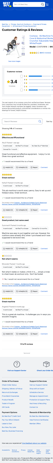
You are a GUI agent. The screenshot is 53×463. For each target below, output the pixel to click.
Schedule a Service (37, 392)
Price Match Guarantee (10, 396)
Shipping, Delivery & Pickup (12, 389)
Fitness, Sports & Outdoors (21, 24)
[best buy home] (7, 4)
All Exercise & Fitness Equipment (24, 26)
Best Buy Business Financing (12, 431)
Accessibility (6, 450)
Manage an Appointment (39, 396)
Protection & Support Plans (40, 400)
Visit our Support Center (39, 385)
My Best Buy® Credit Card (11, 416)
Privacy (23, 450)
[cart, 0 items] (47, 4)
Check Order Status (9, 385)
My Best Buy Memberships (39, 416)
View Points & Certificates (39, 420)
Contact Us (34, 407)
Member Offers (35, 423)
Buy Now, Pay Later (9, 427)
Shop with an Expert (37, 389)
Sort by (49, 121)
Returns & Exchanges (10, 392)
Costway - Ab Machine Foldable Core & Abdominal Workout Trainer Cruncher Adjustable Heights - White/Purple (24, 203)
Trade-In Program (8, 403)
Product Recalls (7, 400)
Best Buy (5, 24)
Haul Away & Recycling (38, 403)
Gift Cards (5, 407)
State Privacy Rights (38, 451)
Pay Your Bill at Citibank (10, 420)
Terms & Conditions (15, 451)
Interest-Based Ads (31, 451)
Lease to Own (7, 423)
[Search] (39, 121)
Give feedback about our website (34, 443)
